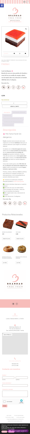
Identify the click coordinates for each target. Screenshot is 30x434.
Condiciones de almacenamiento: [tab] (13, 121)
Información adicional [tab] (19, 112)
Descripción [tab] (7, 112)
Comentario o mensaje (7, 389)
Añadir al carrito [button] (6, 238)
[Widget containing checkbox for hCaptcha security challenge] (13, 401)
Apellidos (18, 379)
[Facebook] (13, 304)
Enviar (4, 405)
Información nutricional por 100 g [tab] (13, 118)
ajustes (12, 429)
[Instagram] (17, 304)
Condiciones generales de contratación (15, 419)
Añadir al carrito (14, 106)
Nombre (4, 379)
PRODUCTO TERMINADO (11, 60)
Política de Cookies (10, 417)
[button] (2, 5)
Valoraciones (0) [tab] (8, 125)
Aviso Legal (9, 415)
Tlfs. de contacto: (15, 361)
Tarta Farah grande (19, 181)
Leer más (5, 262)
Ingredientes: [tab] (7, 115)
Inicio (2, 60)
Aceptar (4, 431)
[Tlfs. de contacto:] (15, 358)
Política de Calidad (20, 417)
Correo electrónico (7, 383)
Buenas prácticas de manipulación (15, 421)
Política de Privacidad (18, 415)
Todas (5, 60)
